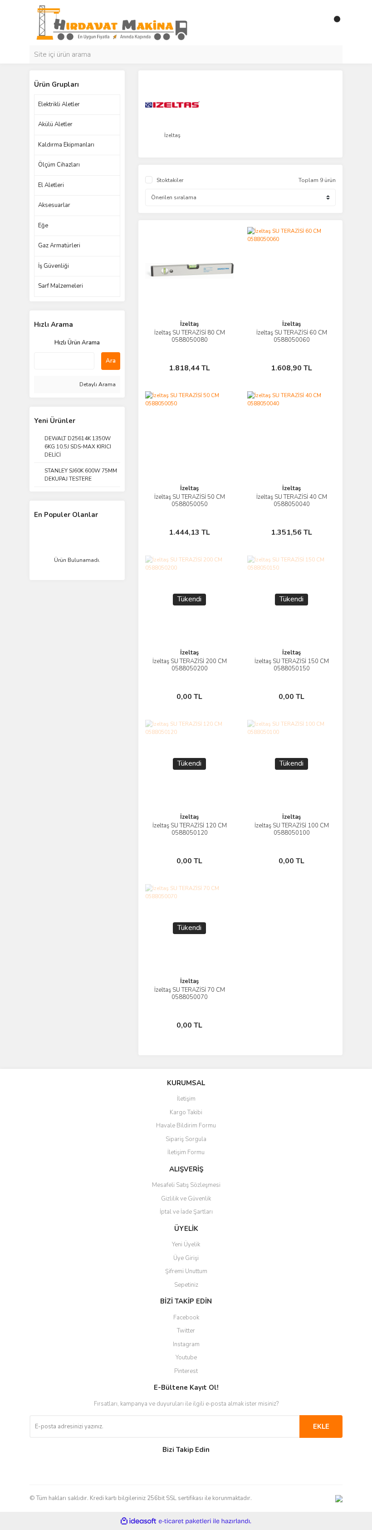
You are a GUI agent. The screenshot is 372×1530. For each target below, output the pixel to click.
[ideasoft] (138, 1521)
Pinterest (186, 1371)
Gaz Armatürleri (59, 245)
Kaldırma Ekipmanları (66, 145)
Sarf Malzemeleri (60, 286)
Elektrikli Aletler (59, 104)
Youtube (186, 1357)
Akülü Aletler (55, 124)
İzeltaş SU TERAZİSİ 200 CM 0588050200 (189, 665)
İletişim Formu (186, 1152)
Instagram (186, 1344)
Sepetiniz (186, 1285)
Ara (111, 361)
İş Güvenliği (53, 266)
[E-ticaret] (184, 1521)
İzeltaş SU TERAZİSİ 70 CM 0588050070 (189, 993)
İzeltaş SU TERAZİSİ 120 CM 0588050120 (189, 829)
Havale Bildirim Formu (186, 1126)
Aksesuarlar (54, 205)
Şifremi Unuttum (186, 1271)
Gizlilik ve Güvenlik (186, 1199)
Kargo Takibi (186, 1112)
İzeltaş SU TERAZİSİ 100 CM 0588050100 (292, 829)
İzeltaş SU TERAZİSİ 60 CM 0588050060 (291, 336)
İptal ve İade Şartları (186, 1212)
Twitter (186, 1331)
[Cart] (333, 23)
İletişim (186, 1099)
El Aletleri (51, 185)
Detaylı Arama (97, 384)
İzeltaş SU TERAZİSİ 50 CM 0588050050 (189, 500)
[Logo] (112, 22)
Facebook (186, 1318)
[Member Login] (315, 23)
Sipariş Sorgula (186, 1139)
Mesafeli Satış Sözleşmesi (186, 1185)
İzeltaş (189, 324)
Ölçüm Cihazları (59, 165)
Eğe (43, 225)
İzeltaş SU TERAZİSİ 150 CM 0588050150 (292, 665)
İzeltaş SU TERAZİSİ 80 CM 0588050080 (189, 336)
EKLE (321, 1426)
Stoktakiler (170, 180)
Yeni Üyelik (186, 1244)
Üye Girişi (186, 1258)
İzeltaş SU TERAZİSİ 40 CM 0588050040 (291, 500)
